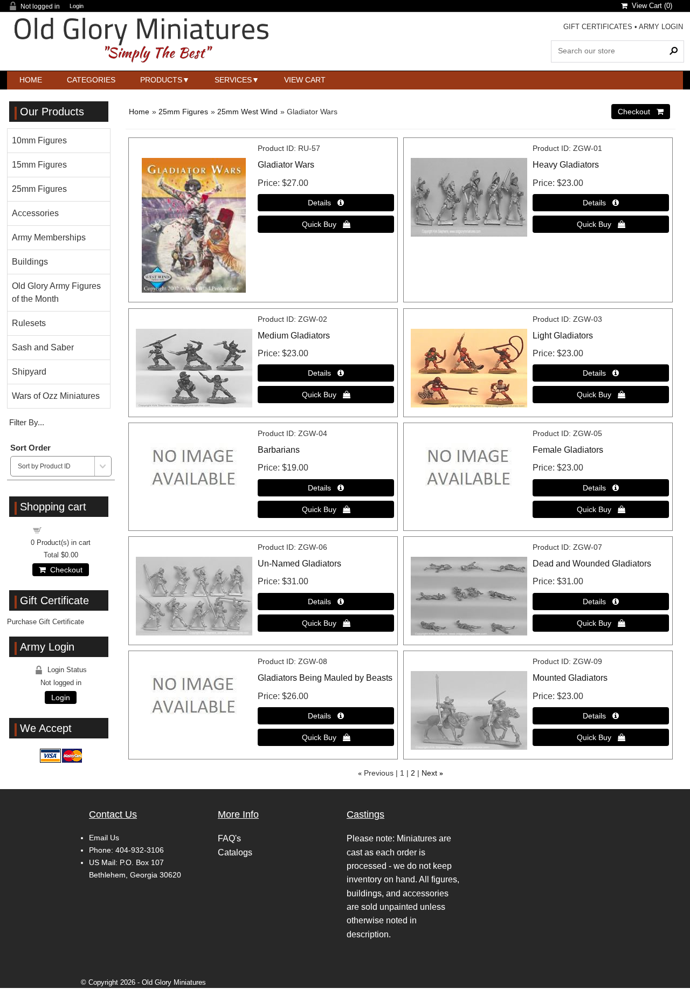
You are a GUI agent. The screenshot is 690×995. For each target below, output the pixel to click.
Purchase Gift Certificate (45, 622)
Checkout (64, 569)
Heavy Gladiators (566, 164)
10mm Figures (39, 140)
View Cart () (649, 6)
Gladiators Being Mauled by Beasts (325, 677)
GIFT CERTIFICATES (597, 27)
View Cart (305, 79)
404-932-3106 (139, 850)
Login (77, 6)
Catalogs (235, 852)
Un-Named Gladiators (299, 563)
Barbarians (279, 449)
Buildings (30, 261)
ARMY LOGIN (661, 27)
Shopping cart (67, 530)
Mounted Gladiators (570, 677)
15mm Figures (39, 164)
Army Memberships (49, 237)
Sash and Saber (43, 347)
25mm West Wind (247, 111)
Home (30, 79)
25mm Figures (183, 111)
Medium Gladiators (294, 335)
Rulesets (29, 323)
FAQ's (229, 838)
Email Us (104, 837)
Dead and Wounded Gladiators (592, 563)
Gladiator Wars (286, 164)
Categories (91, 79)
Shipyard (29, 371)
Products (161, 79)
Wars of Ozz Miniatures (56, 395)
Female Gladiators (568, 449)
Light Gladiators (563, 335)
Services (233, 79)
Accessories (35, 213)
